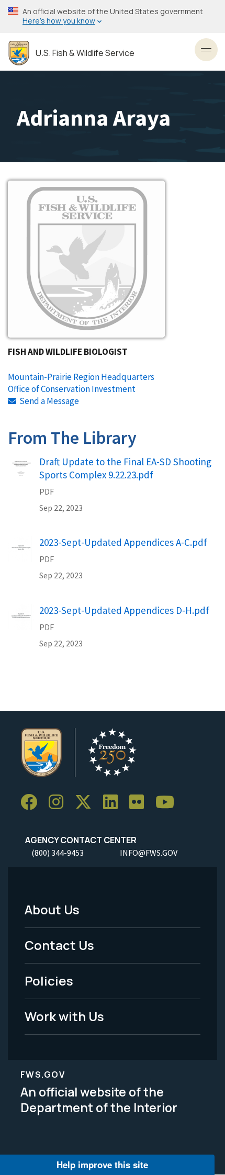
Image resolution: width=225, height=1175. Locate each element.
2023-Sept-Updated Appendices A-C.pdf (123, 542)
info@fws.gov (148, 852)
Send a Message (49, 401)
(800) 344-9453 (57, 852)
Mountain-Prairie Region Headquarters (81, 377)
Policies (49, 980)
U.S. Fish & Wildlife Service (85, 53)
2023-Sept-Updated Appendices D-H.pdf (124, 610)
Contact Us (59, 945)
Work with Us (64, 1016)
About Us (52, 909)
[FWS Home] (18, 53)
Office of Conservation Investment (72, 389)
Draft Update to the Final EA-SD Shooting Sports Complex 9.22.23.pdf (125, 468)
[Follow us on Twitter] (87, 802)
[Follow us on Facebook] (32, 802)
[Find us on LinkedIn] (114, 802)
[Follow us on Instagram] (60, 802)
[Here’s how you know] (112, 16)
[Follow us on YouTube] (168, 802)
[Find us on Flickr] (140, 802)
